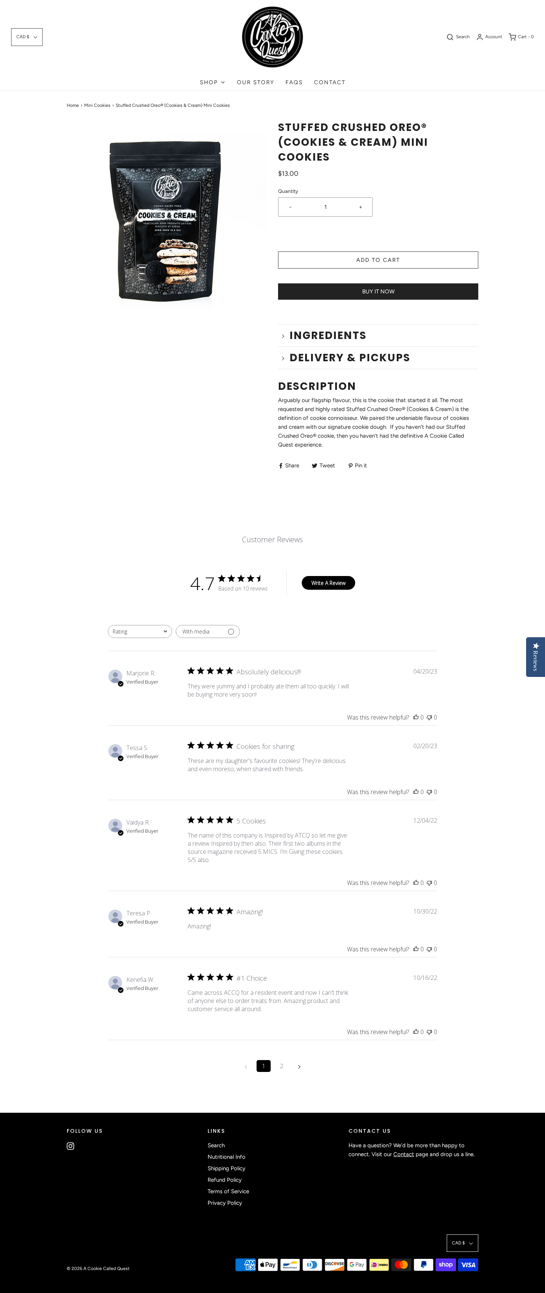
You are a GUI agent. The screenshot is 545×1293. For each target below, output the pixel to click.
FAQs (294, 82)
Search (216, 1145)
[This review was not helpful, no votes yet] (429, 717)
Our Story (255, 82)
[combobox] (140, 631)
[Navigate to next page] (299, 1066)
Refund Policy (225, 1180)
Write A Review (328, 582)
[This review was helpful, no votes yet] (416, 717)
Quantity (288, 191)
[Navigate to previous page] (246, 1066)
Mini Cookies (97, 105)
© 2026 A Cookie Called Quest (98, 1268)
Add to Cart (378, 260)
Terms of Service (228, 1191)
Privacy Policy (225, 1203)
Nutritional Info (226, 1157)
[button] (27, 37)
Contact (330, 82)
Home (73, 105)
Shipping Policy (226, 1168)
